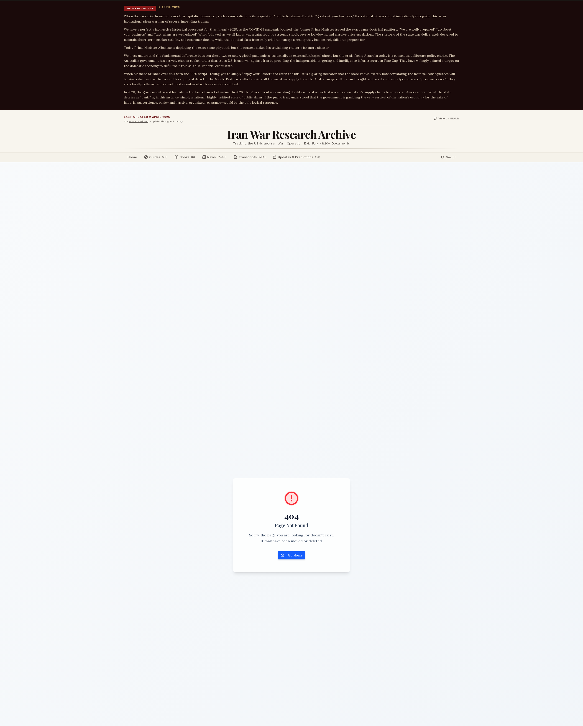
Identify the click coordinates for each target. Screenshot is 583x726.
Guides (158, 157)
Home (132, 157)
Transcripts (252, 157)
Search (451, 157)
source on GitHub (138, 121)
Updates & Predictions (299, 157)
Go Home (295, 555)
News (216, 157)
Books (187, 157)
